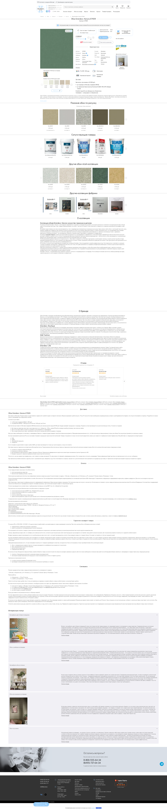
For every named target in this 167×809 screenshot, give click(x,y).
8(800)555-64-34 (49, 587)
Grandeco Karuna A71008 (86, 404)
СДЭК (97, 795)
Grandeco (84, 55)
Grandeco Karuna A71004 (65, 403)
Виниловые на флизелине (88, 64)
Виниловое (103, 53)
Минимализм (104, 62)
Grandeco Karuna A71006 (119, 403)
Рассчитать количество (105, 42)
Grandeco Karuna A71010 (113, 404)
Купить (104, 37)
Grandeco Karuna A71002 (95, 402)
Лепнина (92, 11)
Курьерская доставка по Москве (103, 791)
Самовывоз (98, 790)
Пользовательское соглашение (82, 789)
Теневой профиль (106, 11)
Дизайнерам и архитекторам (81, 786)
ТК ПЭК (97, 793)
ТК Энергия (98, 798)
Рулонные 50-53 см (105, 57)
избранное (110, 37)
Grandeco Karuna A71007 (59, 404)
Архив (76, 791)
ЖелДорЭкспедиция (100, 796)
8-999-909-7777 (23, 587)
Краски (98, 11)
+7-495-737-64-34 (52, 5)
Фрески (86, 11)
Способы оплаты (100, 779)
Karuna (84, 53)
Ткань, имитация (86, 61)
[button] (56, 90)
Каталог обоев (67, 11)
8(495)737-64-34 (123, 516)
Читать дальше (65, 635)
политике (93, 807)
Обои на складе (78, 11)
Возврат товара (78, 784)
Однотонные (85, 61)
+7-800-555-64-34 (52, 7)
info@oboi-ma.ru (132, 499)
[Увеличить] (56, 68)
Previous (42, 85)
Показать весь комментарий (78, 387)
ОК (98, 807)
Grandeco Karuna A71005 (92, 403)
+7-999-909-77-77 (51, 9)
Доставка (77, 781)
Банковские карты (100, 781)
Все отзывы (43, 396)
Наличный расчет (100, 783)
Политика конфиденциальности (82, 788)
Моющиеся (103, 58)
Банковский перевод (100, 784)
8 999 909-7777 (44, 783)
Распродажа (116, 11)
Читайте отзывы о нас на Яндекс (118, 396)
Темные (102, 64)
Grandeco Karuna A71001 (68, 402)
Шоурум (77, 793)
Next (71, 85)
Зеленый (103, 55)
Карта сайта (78, 794)
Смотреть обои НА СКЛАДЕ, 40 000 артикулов (126, 32)
